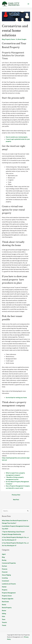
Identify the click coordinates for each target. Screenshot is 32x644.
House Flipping (6, 575)
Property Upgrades (7, 598)
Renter (4, 610)
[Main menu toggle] (28, 4)
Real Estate (5, 601)
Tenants (4, 622)
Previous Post (16, 495)
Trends (4, 625)
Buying (4, 560)
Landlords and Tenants (9, 584)
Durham (4, 566)
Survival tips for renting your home (16, 397)
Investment (5, 581)
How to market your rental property (16, 137)
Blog (3, 39)
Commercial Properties (9, 563)
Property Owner (10, 39)
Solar (3, 616)
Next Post (16, 499)
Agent (4, 554)
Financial (4, 572)
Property (4, 590)
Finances (4, 569)
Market (4, 587)
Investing (5, 578)
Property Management (9, 593)
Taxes (3, 619)
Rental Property (7, 607)
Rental (4, 604)
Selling (4, 613)
